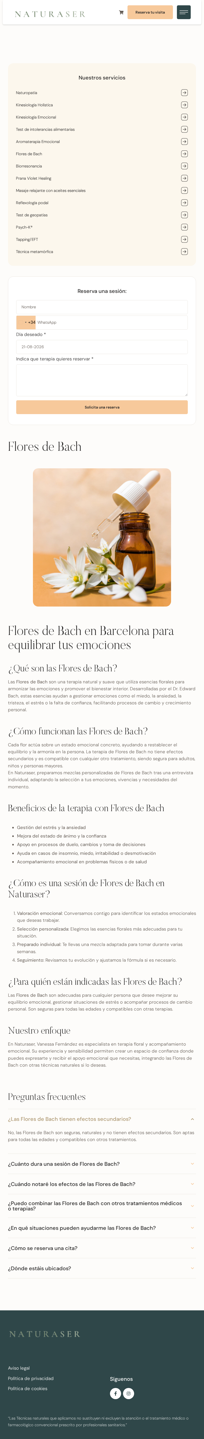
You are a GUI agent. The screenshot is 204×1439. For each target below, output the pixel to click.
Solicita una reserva (102, 407)
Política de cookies (27, 1388)
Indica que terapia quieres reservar (55, 359)
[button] (150, 12)
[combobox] (26, 322)
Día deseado (31, 334)
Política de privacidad (31, 1378)
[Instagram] (128, 1393)
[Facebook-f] (115, 1393)
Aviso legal (19, 1368)
